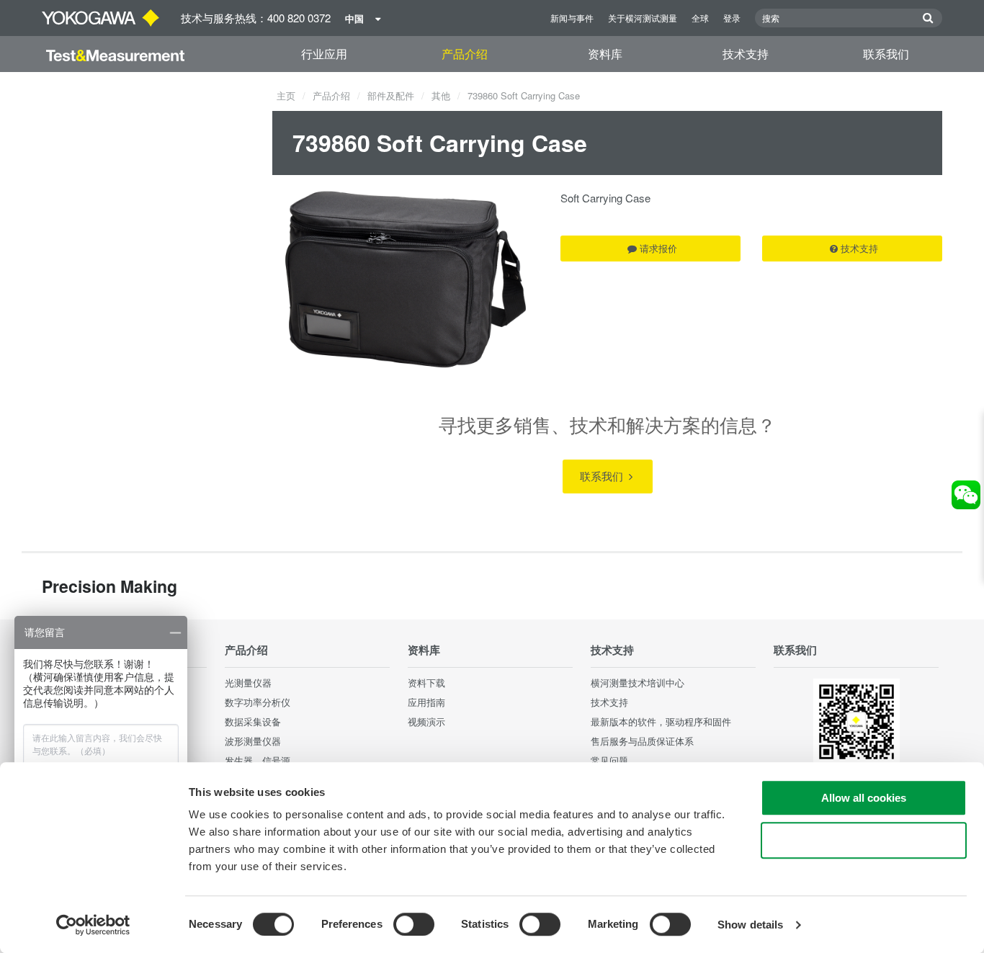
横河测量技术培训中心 (637, 682)
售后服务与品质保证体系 (642, 741)
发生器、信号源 (257, 760)
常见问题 (609, 760)
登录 (732, 18)
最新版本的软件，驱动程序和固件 (661, 721)
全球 (700, 18)
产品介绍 (465, 53)
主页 (286, 95)
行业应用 (324, 53)
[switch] (413, 924)
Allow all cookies (863, 798)
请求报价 (658, 248)
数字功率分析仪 (257, 702)
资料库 (605, 53)
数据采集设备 (253, 721)
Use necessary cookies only (864, 840)
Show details (750, 924)
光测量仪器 (248, 682)
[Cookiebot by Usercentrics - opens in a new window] (93, 925)
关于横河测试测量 (642, 18)
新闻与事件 (572, 18)
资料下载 (426, 682)
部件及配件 (390, 95)
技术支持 (746, 53)
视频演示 (426, 721)
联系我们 (886, 53)
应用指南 (426, 702)
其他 (440, 95)
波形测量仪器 (253, 741)
